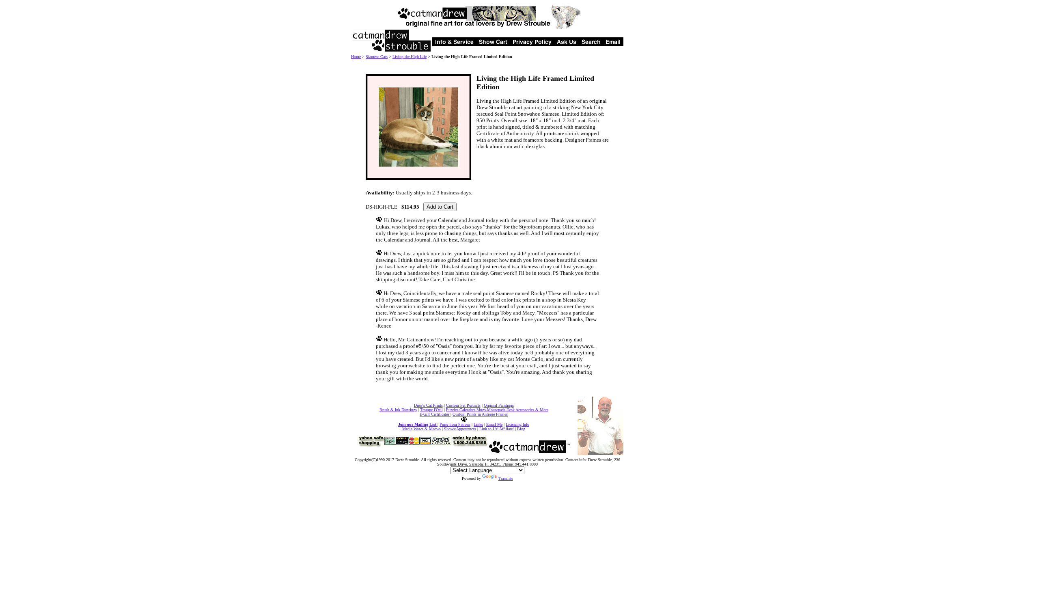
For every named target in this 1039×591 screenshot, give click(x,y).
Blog (521, 429)
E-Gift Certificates (435, 414)
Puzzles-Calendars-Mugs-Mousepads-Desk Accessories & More (497, 410)
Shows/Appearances (460, 429)
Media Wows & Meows (421, 429)
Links (478, 424)
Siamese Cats (377, 56)
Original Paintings (499, 405)
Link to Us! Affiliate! (496, 429)
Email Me (494, 424)
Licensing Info (517, 424)
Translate (505, 478)
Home (356, 56)
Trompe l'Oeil (431, 410)
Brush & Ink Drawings (398, 410)
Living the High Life (409, 56)
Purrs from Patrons (455, 424)
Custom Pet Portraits (463, 405)
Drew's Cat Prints (428, 405)
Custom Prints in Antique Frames (480, 414)
